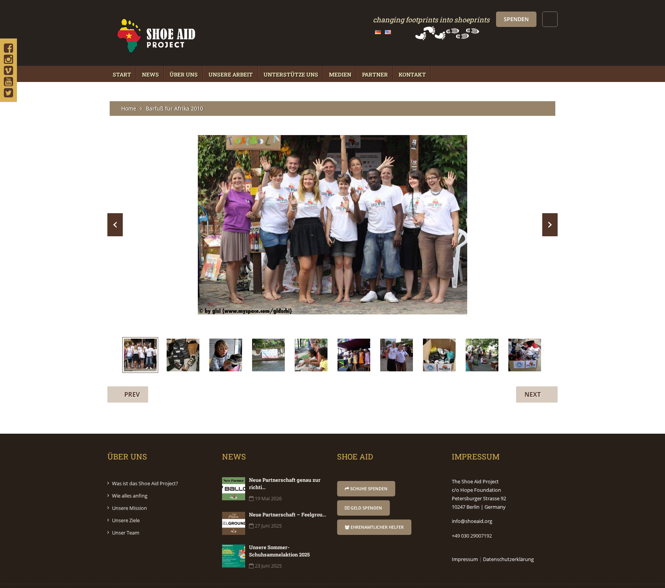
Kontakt (412, 74)
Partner (375, 74)
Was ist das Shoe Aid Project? (145, 483)
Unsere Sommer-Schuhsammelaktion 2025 (279, 551)
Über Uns (184, 74)
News (150, 74)
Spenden (516, 19)
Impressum (465, 559)
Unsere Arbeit (231, 74)
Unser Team (125, 532)
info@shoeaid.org (472, 521)
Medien (340, 74)
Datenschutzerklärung (508, 559)
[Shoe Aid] (155, 54)
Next (550, 224)
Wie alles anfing (129, 495)
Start (122, 74)
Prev (115, 224)
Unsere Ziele (126, 520)
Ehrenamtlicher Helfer (376, 527)
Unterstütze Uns (291, 74)
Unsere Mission (129, 507)
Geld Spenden (365, 508)
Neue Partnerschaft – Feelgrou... (287, 514)
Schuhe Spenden (368, 488)
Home (128, 108)
